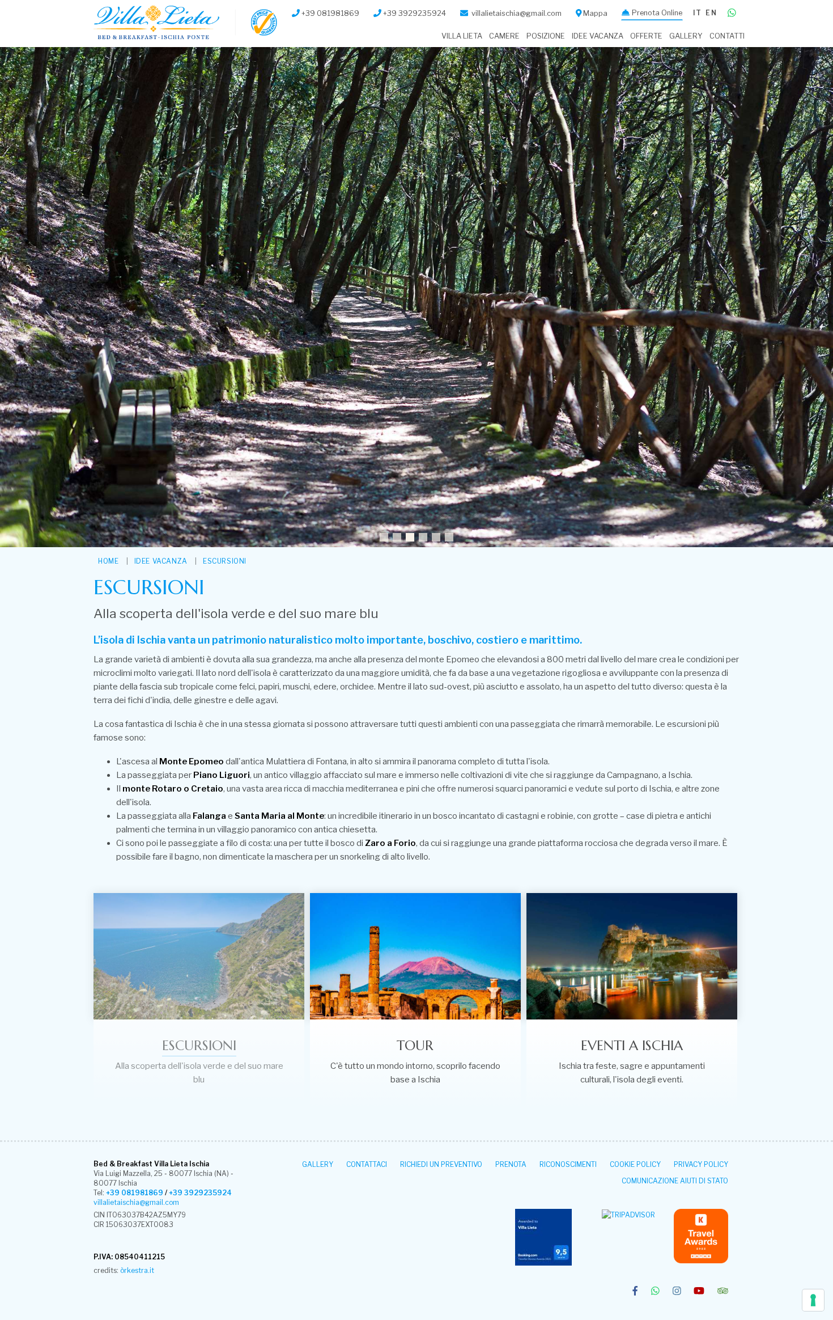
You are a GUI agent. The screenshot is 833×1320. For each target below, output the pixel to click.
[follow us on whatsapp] (655, 1291)
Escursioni (224, 561)
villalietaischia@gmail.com (136, 1202)
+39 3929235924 (200, 1192)
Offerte (646, 36)
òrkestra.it (137, 1270)
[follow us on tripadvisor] (722, 1291)
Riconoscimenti (568, 1164)
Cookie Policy (635, 1164)
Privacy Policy (701, 1164)
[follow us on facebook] (635, 1291)
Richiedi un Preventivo (441, 1164)
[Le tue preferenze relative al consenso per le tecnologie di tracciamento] (813, 1300)
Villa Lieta (461, 36)
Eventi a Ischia (632, 1045)
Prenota (510, 1164)
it (697, 13)
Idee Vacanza (597, 36)
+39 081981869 (134, 1192)
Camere (504, 36)
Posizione (545, 36)
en (711, 13)
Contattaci (366, 1164)
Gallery (686, 36)
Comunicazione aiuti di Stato (675, 1181)
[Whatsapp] (731, 13)
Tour (415, 1045)
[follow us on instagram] (677, 1291)
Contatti (727, 36)
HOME (108, 561)
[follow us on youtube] (699, 1291)
